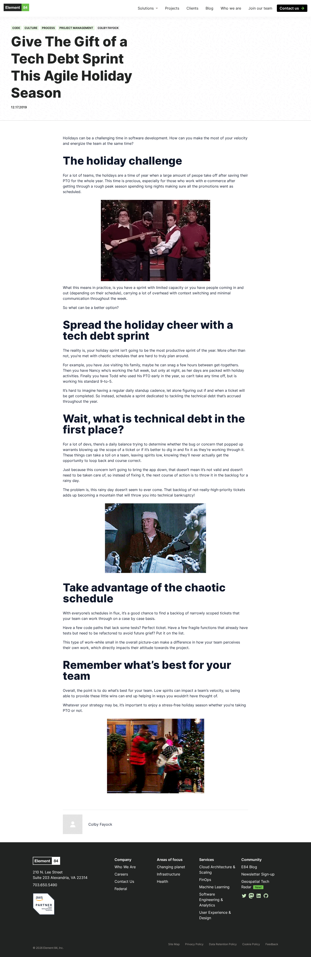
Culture (31, 28)
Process (48, 28)
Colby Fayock (108, 28)
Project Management (76, 28)
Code (16, 28)
